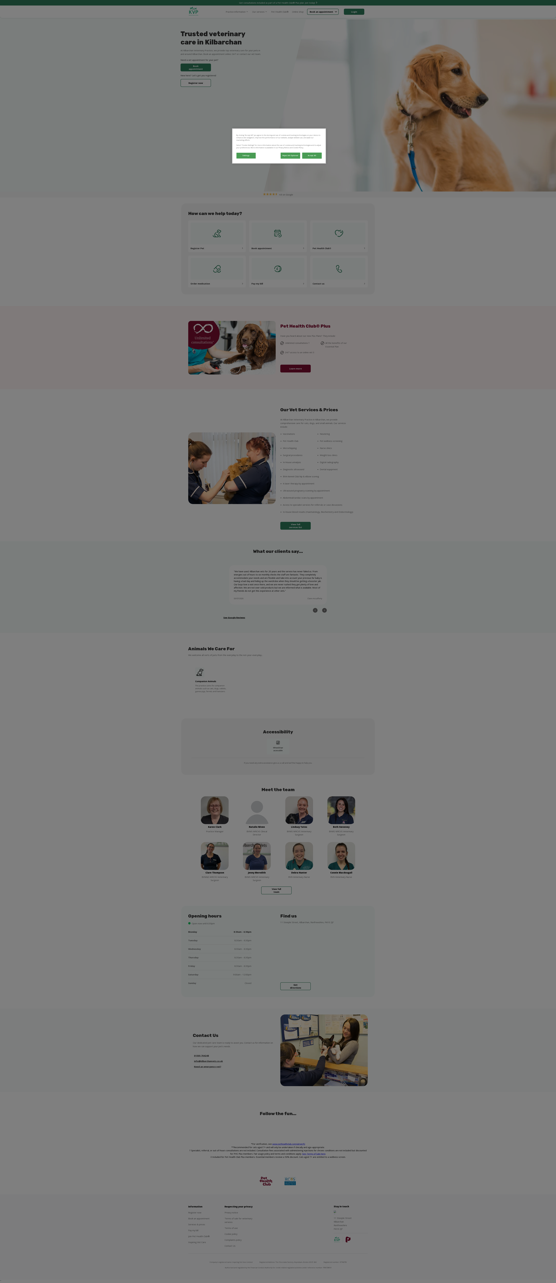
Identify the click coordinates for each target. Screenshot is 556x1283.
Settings (246, 155)
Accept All (312, 155)
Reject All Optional (290, 155)
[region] (279, 146)
